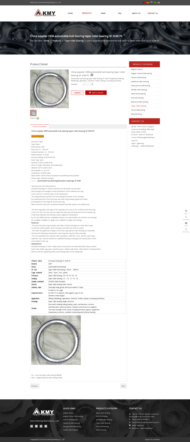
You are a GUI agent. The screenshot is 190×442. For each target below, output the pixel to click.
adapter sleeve (68, 413)
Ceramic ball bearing (138, 77)
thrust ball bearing (102, 426)
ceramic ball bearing (70, 420)
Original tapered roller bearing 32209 (49, 378)
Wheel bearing (136, 114)
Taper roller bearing (138, 106)
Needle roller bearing (139, 89)
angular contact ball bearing (73, 416)
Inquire (77, 92)
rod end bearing (101, 416)
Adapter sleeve (137, 69)
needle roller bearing (70, 430)
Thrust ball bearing (138, 110)
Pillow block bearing (138, 94)
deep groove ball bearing (72, 426)
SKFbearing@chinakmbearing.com (147, 422)
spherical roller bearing (104, 420)
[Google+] (41, 426)
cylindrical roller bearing (71, 423)
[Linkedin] (36, 426)
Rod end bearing (137, 98)
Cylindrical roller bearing (140, 81)
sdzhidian (156, 439)
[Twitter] (31, 426)
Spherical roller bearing (139, 102)
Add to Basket (97, 92)
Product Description (39, 126)
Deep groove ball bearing (140, 85)
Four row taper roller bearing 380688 (48, 375)
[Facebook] (45, 426)
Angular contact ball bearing (141, 73)
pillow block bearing (103, 413)
